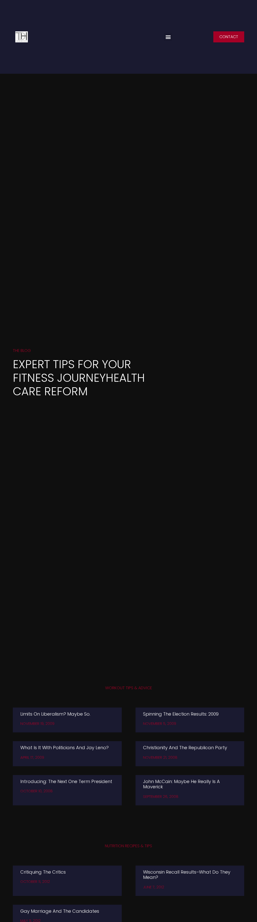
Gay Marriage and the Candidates (59, 911)
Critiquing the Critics (43, 872)
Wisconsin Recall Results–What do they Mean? (186, 875)
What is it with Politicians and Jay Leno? (64, 747)
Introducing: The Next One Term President (66, 781)
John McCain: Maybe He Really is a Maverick (181, 784)
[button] (168, 37)
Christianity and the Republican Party (185, 747)
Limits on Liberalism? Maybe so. (55, 714)
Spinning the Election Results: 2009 (181, 714)
